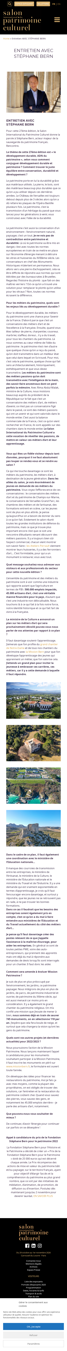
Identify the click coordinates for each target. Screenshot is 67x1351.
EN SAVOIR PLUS (43, 1196)
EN (58, 3)
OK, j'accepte (33, 1326)
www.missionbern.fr (18, 1066)
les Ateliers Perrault (38, 546)
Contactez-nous (33, 1260)
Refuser (33, 1335)
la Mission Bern (35, 651)
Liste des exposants (33, 1281)
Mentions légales (33, 1263)
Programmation (33, 1287)
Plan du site (33, 1296)
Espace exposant (24, 3)
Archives (33, 1266)
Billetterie (43, 3)
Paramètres (33, 1343)
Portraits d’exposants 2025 (33, 1284)
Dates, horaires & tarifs (33, 1290)
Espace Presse (33, 1269)
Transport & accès (33, 1293)
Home (6, 38)
